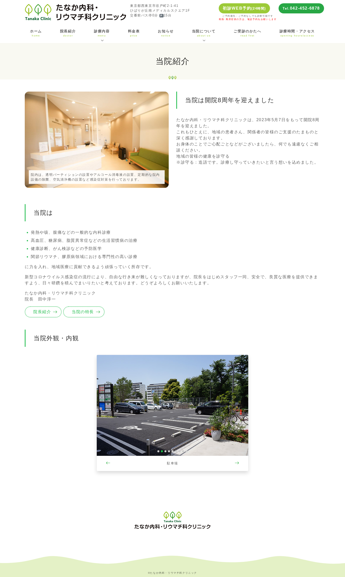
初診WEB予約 (244, 8)
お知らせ (166, 33)
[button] (108, 413)
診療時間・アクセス (297, 33)
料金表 (134, 33)
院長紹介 (68, 33)
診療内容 (102, 33)
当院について (204, 33)
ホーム (36, 33)
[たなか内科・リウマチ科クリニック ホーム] (75, 12)
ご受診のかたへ (247, 33)
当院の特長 (83, 312)
